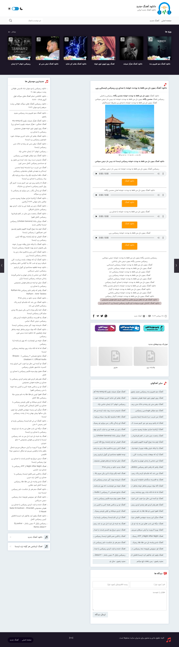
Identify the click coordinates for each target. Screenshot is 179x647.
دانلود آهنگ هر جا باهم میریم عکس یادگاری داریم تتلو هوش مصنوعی (129, 299)
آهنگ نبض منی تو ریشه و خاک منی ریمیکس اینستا (146, 404)
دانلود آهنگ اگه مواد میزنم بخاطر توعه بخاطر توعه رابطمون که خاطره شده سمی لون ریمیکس (28, 333)
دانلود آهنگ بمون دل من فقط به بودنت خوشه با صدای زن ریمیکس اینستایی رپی (131, 88)
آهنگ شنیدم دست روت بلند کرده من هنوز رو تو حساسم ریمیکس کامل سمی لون (109, 410)
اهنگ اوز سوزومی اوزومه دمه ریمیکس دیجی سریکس (146, 548)
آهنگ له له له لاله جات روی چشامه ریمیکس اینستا (146, 492)
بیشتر (13, 31)
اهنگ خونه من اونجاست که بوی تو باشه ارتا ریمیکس (109, 486)
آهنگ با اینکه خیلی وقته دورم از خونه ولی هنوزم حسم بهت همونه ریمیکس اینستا (146, 448)
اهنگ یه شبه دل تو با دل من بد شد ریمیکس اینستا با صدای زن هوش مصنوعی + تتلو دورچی (109, 523)
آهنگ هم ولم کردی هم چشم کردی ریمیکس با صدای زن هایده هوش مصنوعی (146, 504)
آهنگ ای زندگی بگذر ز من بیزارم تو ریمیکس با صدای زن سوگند (109, 423)
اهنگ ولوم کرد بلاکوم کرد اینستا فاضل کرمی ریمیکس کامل (146, 555)
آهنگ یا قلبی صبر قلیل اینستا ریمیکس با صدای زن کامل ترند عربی (109, 536)
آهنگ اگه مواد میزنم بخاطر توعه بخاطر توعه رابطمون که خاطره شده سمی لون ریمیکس (146, 486)
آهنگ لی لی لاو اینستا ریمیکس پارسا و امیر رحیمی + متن (109, 517)
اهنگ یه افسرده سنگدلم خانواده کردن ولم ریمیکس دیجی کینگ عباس (146, 479)
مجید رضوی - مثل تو (117, 561)
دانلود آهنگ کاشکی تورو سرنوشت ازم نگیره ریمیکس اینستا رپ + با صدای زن (129, 303)
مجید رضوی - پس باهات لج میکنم (150, 561)
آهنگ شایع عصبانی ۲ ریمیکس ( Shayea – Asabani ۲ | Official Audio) (109, 492)
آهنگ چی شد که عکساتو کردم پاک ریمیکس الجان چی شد (146, 473)
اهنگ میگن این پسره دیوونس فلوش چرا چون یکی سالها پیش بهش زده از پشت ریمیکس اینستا (146, 517)
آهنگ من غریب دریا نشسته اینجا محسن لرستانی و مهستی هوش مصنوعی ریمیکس (146, 416)
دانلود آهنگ (129, 181)
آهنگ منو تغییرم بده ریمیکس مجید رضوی (147, 391)
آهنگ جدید (154, 20)
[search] (10, 20)
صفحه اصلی (166, 20)
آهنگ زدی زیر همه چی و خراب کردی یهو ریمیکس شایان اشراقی (109, 429)
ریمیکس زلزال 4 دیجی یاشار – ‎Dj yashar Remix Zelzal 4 (109, 555)
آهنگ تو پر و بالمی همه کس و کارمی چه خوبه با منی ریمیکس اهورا (109, 504)
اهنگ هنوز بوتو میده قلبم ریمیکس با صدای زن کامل (109, 498)
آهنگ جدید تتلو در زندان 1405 (113, 467)
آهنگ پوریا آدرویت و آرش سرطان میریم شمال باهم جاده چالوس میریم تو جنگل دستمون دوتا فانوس (146, 530)
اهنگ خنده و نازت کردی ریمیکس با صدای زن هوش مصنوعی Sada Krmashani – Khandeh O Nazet (109, 548)
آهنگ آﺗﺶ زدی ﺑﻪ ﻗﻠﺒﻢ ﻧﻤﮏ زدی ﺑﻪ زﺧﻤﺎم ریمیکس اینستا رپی (109, 448)
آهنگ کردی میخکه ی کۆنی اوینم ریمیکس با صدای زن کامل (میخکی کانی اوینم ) (109, 511)
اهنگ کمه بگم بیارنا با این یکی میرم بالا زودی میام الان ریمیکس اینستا (109, 473)
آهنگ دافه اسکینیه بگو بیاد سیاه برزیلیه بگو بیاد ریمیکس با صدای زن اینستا (109, 416)
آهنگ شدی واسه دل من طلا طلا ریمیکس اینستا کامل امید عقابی (146, 542)
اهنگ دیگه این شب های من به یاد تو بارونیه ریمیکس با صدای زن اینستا (146, 523)
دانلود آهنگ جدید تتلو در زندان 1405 (32, 298)
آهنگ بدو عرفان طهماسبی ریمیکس (149, 410)
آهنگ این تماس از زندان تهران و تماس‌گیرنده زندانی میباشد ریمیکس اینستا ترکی (146, 460)
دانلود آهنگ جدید (146, 6)
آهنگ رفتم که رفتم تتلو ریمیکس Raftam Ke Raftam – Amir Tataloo (146, 467)
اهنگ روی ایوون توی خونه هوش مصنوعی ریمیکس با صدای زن (146, 398)
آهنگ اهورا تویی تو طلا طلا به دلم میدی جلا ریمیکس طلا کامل (146, 511)
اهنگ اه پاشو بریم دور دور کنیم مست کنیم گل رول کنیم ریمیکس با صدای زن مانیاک (146, 423)
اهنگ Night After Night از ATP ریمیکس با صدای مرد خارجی (146, 536)
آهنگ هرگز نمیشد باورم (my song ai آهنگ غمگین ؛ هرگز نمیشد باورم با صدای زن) (109, 391)
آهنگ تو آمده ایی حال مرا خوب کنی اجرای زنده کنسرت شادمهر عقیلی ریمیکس (146, 498)
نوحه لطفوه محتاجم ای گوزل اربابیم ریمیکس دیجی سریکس (109, 454)
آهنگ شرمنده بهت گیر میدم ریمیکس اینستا (109, 479)
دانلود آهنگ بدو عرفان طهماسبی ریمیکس (30, 155)
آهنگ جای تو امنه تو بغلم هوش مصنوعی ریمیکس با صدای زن (109, 460)
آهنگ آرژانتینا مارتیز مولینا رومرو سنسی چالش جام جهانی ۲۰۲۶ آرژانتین (146, 429)
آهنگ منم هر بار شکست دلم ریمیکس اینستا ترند (109, 542)
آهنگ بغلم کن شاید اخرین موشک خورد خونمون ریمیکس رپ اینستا (109, 398)
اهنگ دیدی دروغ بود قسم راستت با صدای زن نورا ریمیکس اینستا (109, 530)
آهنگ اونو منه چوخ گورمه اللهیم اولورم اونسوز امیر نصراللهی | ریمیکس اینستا (146, 442)
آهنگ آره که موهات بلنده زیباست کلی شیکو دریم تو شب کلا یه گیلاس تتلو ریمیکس (146, 454)
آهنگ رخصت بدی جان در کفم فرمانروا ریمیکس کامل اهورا (146, 435)
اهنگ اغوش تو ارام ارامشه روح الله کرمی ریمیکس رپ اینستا (109, 442)
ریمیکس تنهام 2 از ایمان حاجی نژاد (111, 404)
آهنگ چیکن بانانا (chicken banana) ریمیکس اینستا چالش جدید (109, 435)
